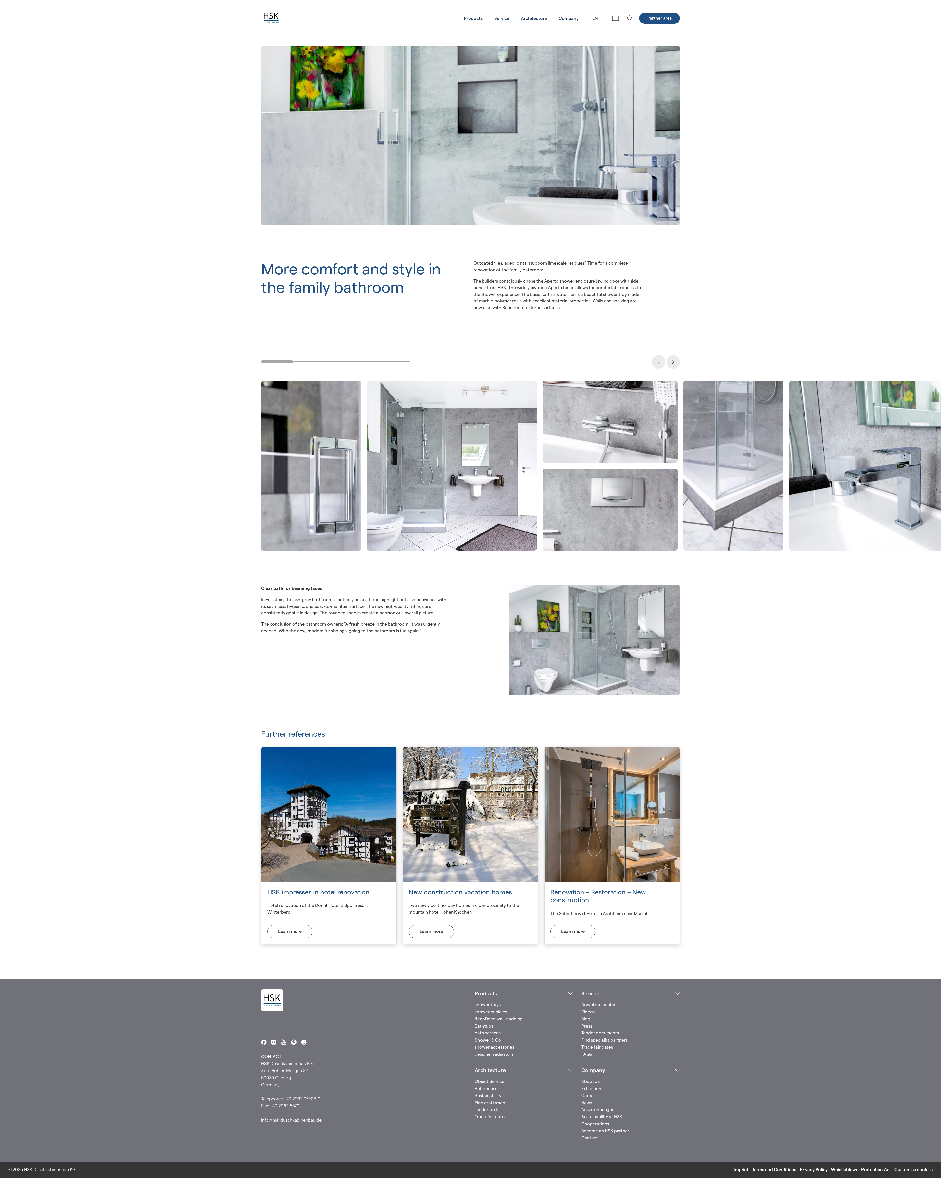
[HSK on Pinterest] (294, 1042)
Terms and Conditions (774, 1169)
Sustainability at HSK (601, 1116)
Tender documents (600, 1032)
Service (501, 18)
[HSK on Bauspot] (304, 1042)
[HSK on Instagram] (273, 1042)
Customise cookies (913, 1169)
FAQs (586, 1054)
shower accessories (494, 1047)
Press (586, 1026)
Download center (598, 1004)
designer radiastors (494, 1054)
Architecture (534, 18)
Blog (585, 1019)
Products (473, 18)
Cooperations (595, 1123)
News (586, 1102)
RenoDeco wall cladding (499, 1019)
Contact (589, 1137)
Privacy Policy (814, 1169)
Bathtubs (484, 1026)
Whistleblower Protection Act (861, 1169)
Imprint (741, 1169)
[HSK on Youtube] (283, 1042)
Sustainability (488, 1095)
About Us (590, 1081)
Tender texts (487, 1109)
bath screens (488, 1032)
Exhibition (591, 1088)
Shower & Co (488, 1040)
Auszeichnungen (597, 1109)
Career (588, 1095)
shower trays (488, 1004)
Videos (588, 1011)
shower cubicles (491, 1011)
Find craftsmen (490, 1102)
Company (569, 18)
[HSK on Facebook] (264, 1042)
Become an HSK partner (605, 1130)
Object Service (489, 1081)
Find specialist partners (604, 1040)
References (486, 1088)
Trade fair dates (597, 1047)
